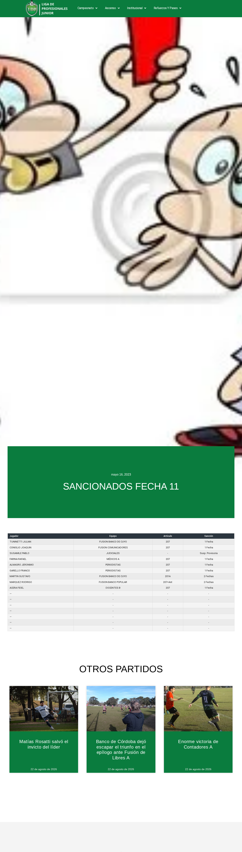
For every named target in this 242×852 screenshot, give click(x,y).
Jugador (14, 536)
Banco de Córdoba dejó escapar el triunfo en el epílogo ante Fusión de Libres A (121, 749)
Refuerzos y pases (166, 8)
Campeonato (86, 8)
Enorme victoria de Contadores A (198, 744)
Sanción (208, 536)
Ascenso (110, 8)
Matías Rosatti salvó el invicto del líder (43, 744)
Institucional (134, 8)
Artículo (168, 536)
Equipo (113, 536)
